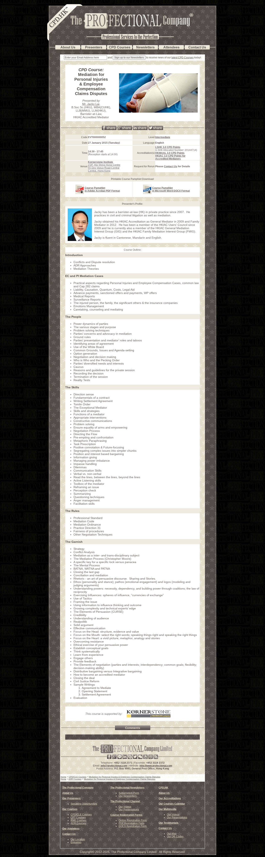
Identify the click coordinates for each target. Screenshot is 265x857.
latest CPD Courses (182, 57)
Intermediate (162, 137)
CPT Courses (78, 817)
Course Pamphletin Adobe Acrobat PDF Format (102, 189)
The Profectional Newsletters (127, 787)
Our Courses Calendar (172, 803)
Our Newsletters (128, 795)
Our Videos (125, 806)
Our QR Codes (175, 836)
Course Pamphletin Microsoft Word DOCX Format (171, 189)
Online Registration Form (133, 820)
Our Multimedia (167, 809)
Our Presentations (129, 809)
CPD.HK (163, 787)
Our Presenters (71, 798)
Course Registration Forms (126, 815)
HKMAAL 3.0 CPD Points (169, 153)
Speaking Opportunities (84, 803)
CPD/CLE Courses (81, 814)
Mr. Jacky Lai (90, 104)
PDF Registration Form (131, 823)
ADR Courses (78, 823)
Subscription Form (129, 793)
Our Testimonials (168, 822)
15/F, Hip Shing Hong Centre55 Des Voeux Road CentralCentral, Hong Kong (104, 166)
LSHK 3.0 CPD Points (167, 147)
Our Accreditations (170, 798)
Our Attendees (71, 828)
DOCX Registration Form (133, 826)
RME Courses (78, 820)
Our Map (172, 833)
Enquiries (76, 842)
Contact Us (170, 166)
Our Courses (69, 809)
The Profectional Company (78, 787)
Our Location (78, 839)
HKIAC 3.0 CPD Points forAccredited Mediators (170, 157)
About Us (67, 793)
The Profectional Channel (125, 801)
